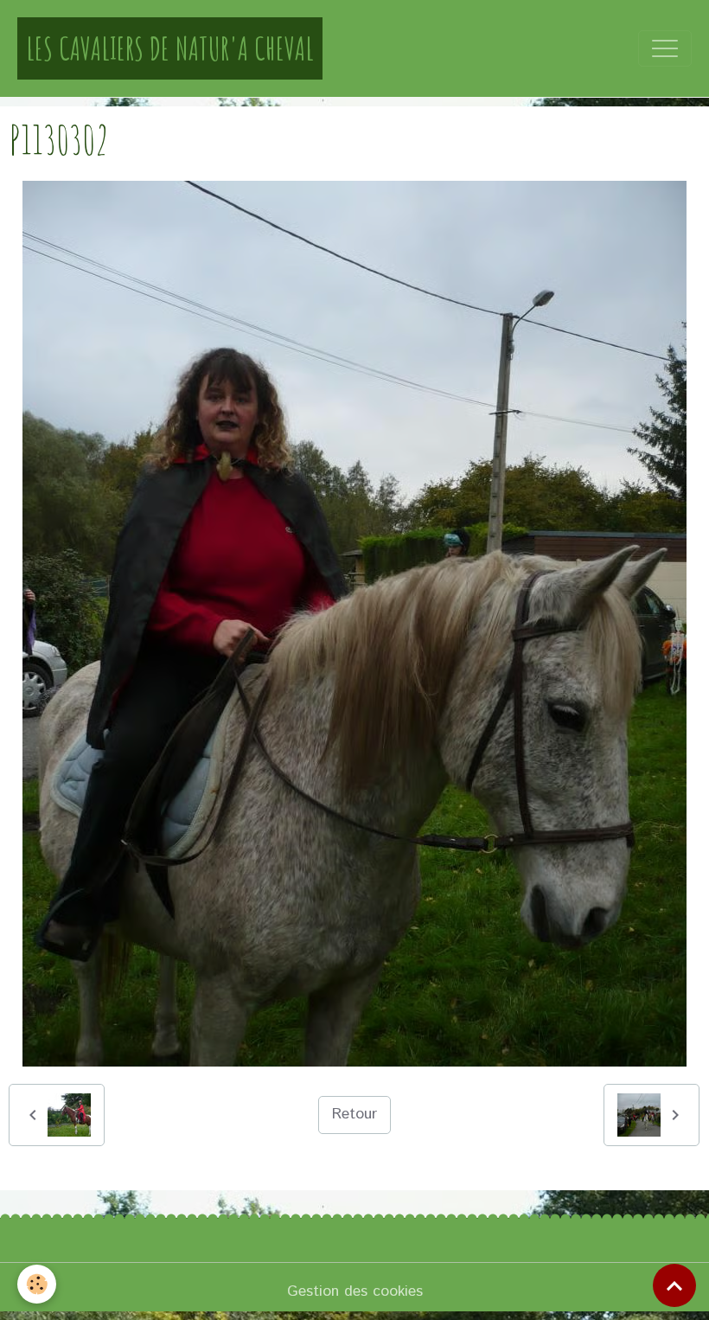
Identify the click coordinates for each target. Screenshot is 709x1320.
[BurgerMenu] (665, 48)
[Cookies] (36, 1284)
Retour (354, 1114)
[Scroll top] (674, 1285)
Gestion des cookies (355, 1291)
